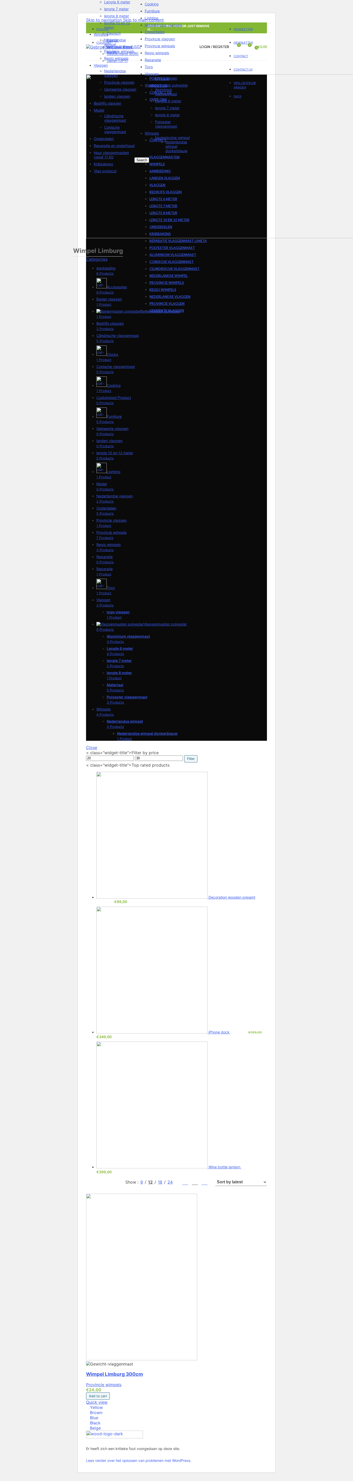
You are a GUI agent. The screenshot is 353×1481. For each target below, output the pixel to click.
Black (95, 1422)
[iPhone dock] (152, 1032)
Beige (95, 1428)
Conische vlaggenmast (115, 129)
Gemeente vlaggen (120, 89)
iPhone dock (220, 1032)
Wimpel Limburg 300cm (114, 1374)
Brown (96, 1412)
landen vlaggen (117, 96)
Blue (94, 1417)
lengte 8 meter (116, 16)
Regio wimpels (116, 58)
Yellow (96, 1407)
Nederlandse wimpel (115, 42)
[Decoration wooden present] (152, 897)
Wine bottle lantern (225, 1167)
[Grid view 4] (205, 1182)
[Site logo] (109, 47)
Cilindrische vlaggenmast (115, 118)
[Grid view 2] (185, 1182)
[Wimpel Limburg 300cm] (141, 1358)
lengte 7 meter (116, 9)
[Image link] (114, 1436)
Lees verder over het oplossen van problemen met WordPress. (138, 1460)
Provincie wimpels (119, 51)
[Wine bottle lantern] (152, 1167)
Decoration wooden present (232, 897)
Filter (191, 759)
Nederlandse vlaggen (115, 73)
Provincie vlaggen (119, 82)
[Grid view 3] (195, 1182)
